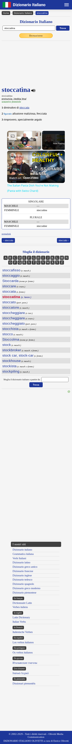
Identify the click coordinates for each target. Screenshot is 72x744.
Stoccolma (10, 339)
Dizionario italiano (22, 549)
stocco (7, 334)
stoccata (24, 107)
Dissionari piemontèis (24, 683)
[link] (12, 156)
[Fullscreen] (39, 148)
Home (6, 13)
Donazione (36, 35)
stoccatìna (42, 13)
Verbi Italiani (19, 558)
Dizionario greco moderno (26, 588)
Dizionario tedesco (22, 579)
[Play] (9, 148)
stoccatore (10, 307)
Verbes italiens (20, 607)
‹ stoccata (8, 240)
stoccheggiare (13, 313)
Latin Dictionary (21, 617)
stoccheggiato (13, 323)
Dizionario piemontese (24, 592)
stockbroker (11, 350)
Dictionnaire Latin (22, 602)
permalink (6, 234)
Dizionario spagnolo (23, 584)
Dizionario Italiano (23, 13)
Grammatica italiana (23, 554)
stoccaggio (11, 275)
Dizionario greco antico (25, 566)
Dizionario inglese (22, 575)
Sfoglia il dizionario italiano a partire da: (22, 379)
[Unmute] (13, 148)
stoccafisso (11, 270)
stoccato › (64, 240)
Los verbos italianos (23, 642)
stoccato (9, 302)
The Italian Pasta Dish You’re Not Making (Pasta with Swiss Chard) (35, 156)
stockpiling (10, 371)
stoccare (9, 286)
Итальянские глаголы (25, 662)
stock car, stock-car (17, 355)
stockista (9, 366)
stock (6, 345)
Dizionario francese (23, 571)
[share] (58, 154)
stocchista (10, 329)
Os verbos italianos (23, 652)
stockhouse (11, 361)
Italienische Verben (23, 632)
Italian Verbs (19, 621)
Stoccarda (10, 281)
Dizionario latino (21, 562)
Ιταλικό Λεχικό (21, 673)
